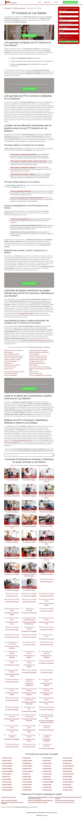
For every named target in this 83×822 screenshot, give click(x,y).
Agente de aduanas (8, 352)
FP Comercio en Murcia (18, 8)
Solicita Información (29, 35)
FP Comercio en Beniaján (29, 526)
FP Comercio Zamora (47, 789)
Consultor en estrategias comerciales (12, 359)
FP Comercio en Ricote (12, 700)
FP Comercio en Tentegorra (11, 739)
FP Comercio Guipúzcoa (27, 771)
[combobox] (61, 20)
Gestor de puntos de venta (10, 366)
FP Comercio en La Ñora (46, 629)
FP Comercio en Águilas (29, 480)
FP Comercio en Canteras (29, 558)
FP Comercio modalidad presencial (21, 440)
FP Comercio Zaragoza (68, 789)
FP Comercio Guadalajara (7, 771)
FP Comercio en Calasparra (11, 558)
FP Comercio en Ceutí (29, 590)
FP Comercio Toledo (46, 787)
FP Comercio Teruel (26, 787)
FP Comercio (7, 8)
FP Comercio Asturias (27, 760)
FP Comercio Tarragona (7, 787)
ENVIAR (68, 41)
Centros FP (47, 2)
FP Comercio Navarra (67, 779)
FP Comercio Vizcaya (26, 789)
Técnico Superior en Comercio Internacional (23, 154)
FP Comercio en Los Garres (11, 665)
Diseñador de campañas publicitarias (37, 363)
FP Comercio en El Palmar (46, 596)
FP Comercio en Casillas (46, 574)
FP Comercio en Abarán (11, 480)
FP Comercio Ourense (7, 781)
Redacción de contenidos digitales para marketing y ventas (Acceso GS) (68, 798)
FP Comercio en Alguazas (29, 496)
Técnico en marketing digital (10, 375)
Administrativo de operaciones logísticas (38, 350)
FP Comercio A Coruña (7, 757)
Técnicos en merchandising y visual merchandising (40, 375)
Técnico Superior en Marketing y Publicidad (23, 167)
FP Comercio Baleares (7, 773)
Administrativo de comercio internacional (13, 350)
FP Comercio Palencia (27, 781)
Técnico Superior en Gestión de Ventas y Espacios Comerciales (28, 161)
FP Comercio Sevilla (46, 784)
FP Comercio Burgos (26, 763)
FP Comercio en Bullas (29, 542)
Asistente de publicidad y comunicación (38, 355)
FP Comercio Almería (6, 760)
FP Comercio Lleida (26, 776)
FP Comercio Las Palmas (68, 773)
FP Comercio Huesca (67, 771)
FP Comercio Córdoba (7, 768)
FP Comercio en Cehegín (12, 590)
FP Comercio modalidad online (12, 442)
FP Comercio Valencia (67, 787)
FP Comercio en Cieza (12, 596)
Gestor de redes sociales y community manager (39, 366)
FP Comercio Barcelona (7, 763)
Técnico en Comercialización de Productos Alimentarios (26, 197)
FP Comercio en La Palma (12, 637)
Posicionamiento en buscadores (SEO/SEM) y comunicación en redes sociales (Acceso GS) (41, 798)
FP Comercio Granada (67, 768)
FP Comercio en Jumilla (12, 629)
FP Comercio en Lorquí (46, 644)
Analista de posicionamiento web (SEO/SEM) (39, 352)
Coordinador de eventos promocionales (38, 359)
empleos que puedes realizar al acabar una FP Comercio (37, 340)
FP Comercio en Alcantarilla (12, 496)
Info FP (56, 2)
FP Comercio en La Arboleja (29, 631)
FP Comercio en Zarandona (46, 748)
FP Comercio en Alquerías (29, 512)
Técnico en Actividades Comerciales (20, 191)
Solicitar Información (70, 2)
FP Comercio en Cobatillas (29, 596)
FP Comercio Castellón (27, 765)
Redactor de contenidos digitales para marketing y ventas (40, 369)
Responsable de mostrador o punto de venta (14, 371)
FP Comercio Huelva (46, 771)
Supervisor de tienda (33, 371)
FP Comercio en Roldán (11, 709)
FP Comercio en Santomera (46, 730)
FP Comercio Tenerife (6, 784)
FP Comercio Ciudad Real (68, 765)
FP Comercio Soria (67, 784)
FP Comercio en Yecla (29, 746)
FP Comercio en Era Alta (29, 602)
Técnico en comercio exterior (35, 373)
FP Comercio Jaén (26, 773)
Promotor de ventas (8, 368)
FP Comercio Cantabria (7, 765)
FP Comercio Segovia (27, 784)
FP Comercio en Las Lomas (46, 639)
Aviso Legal (48, 812)
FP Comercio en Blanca (12, 542)
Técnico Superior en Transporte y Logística (22, 174)
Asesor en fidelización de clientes (11, 354)
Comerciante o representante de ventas (38, 357)
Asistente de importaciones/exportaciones (13, 355)
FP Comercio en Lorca (29, 644)
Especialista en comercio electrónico (12, 365)
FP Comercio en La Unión (29, 637)
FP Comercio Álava (26, 757)
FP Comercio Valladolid (7, 789)
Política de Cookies (41, 812)
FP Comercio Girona (46, 768)
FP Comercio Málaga (6, 779)
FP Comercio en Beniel (46, 526)
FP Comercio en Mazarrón (46, 663)
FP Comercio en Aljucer (11, 512)
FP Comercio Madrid (67, 776)
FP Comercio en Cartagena (12, 574)
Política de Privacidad (67, 36)
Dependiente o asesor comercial (36, 361)
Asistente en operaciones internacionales (13, 357)
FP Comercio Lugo (46, 776)
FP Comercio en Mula (46, 672)
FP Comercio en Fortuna (46, 611)
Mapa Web (54, 812)
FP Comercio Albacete (47, 757)
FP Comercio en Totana (12, 746)
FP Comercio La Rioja (47, 773)
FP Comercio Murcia (46, 779)
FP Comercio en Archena (46, 512)
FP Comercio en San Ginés (29, 711)
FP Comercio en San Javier (46, 709)
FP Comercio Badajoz (67, 760)
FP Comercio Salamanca (68, 781)
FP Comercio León (6, 776)
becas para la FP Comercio (26, 313)
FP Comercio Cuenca (26, 768)
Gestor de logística (33, 365)
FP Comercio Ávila (46, 760)
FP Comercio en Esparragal (29, 613)
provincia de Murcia (42, 465)
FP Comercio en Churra (46, 581)
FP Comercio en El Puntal (12, 602)
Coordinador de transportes (10, 361)
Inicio (39, 2)
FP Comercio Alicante (67, 757)
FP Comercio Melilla (26, 779)
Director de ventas (8, 363)
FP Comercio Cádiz (67, 763)
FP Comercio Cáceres (47, 763)
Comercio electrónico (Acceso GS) (20, 219)
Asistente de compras (34, 354)
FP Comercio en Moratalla (29, 672)
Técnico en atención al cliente (10, 373)
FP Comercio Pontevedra (48, 781)
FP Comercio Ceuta (46, 765)
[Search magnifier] (53, 455)
